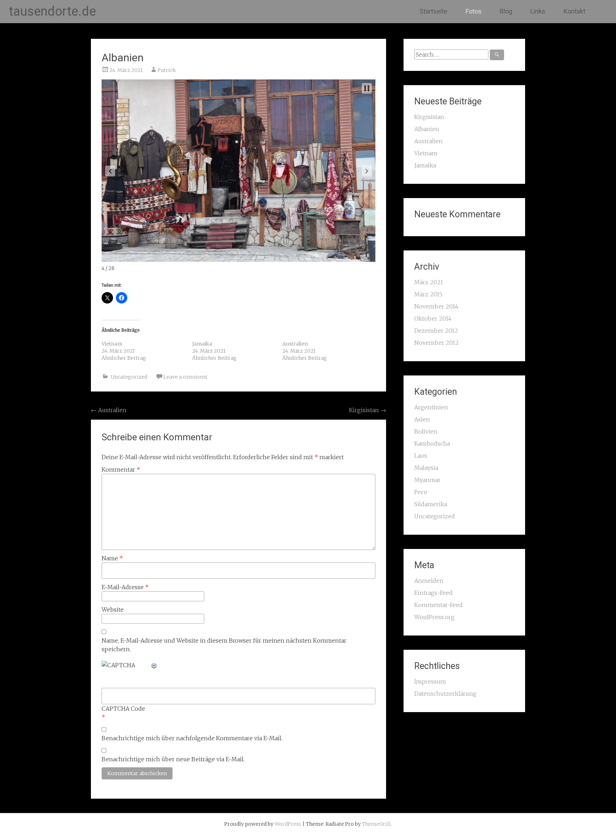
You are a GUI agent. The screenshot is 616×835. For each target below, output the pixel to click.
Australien (295, 344)
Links (537, 11)
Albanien (123, 57)
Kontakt (574, 11)
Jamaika (202, 344)
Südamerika (430, 504)
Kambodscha (432, 443)
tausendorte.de (52, 11)
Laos (420, 455)
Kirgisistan (367, 410)
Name (112, 558)
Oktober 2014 (433, 318)
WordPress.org (434, 617)
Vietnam (112, 344)
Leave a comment (185, 377)
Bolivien (425, 431)
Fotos (474, 11)
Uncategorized (129, 377)
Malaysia (426, 467)
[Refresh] (154, 665)
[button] (110, 171)
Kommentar (121, 469)
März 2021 (428, 282)
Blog (506, 11)
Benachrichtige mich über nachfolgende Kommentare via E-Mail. (192, 738)
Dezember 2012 (436, 330)
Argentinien (431, 407)
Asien (422, 419)
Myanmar (427, 479)
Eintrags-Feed (433, 592)
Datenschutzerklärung (445, 693)
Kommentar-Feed (438, 604)
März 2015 (428, 294)
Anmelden (428, 580)
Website (113, 609)
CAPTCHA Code (123, 708)
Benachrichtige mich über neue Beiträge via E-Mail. (173, 759)
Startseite (433, 11)
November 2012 (436, 342)
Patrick (167, 70)
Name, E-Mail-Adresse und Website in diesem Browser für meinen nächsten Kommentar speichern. (224, 645)
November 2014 (436, 306)
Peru (420, 492)
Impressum (430, 681)
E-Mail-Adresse (125, 587)
